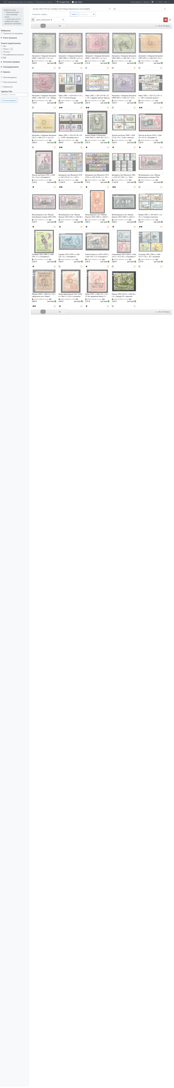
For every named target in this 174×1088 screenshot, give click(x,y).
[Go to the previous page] (38, 26)
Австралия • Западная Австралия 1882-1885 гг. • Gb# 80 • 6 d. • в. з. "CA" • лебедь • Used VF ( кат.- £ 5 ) (71, 56)
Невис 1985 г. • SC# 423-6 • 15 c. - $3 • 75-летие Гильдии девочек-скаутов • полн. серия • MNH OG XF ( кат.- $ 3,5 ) (71, 95)
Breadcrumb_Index (10, 10)
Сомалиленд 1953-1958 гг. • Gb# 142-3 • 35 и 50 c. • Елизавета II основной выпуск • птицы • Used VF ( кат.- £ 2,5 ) (124, 254)
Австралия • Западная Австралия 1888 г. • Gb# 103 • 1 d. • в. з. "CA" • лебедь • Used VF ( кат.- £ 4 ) (97, 56)
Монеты (7, 52)
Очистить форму (9, 100)
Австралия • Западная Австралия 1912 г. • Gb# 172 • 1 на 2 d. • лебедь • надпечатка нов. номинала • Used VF (44, 135)
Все (4, 46)
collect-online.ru (40, 61)
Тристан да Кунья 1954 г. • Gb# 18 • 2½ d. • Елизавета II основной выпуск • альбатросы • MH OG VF (150, 135)
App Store (78, 2)
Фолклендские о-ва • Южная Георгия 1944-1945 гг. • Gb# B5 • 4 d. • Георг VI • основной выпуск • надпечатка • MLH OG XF (71, 215)
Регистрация (136, 2)
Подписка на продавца (13, 33)
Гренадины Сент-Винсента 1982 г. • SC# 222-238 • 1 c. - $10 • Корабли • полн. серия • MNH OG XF (123, 175)
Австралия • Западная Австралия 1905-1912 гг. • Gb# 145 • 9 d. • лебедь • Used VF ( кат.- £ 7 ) (150, 56)
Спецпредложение (11, 67)
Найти (74, 14)
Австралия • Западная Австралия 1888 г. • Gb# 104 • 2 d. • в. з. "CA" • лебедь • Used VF (44, 56)
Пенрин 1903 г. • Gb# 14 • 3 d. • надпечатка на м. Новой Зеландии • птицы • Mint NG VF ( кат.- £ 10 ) (44, 294)
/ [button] (163, 2)
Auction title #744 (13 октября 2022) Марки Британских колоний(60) (13, 21)
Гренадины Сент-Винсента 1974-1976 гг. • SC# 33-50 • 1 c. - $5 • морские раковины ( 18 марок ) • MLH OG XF (97, 175)
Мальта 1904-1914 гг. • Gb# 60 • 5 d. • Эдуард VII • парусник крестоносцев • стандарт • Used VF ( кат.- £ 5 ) (124, 294)
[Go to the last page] (52, 26)
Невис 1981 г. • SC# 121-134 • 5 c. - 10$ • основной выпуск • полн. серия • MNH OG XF (150, 95)
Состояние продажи (11, 62)
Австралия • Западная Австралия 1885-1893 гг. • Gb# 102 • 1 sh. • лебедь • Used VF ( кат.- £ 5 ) (124, 56)
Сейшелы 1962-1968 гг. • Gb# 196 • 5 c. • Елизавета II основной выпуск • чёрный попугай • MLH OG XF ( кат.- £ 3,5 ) (44, 254)
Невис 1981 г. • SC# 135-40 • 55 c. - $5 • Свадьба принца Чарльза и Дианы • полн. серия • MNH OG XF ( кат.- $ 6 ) (97, 95)
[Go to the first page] (33, 26)
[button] (155, 2)
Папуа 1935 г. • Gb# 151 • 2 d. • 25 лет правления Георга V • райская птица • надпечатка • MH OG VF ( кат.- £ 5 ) (96, 294)
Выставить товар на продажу (20, 2)
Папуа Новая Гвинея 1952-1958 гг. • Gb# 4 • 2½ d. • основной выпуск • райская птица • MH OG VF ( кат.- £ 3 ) (71, 294)
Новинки (6, 72)
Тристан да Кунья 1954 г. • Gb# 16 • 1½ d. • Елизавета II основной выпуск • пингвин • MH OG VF (43, 175)
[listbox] (62, 26)
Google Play (64, 2)
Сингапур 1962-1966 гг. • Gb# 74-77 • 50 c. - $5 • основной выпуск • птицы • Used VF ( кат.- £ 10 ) (149, 254)
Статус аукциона (10, 38)
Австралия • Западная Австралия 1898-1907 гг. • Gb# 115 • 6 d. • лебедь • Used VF (124, 95)
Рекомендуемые (10, 77)
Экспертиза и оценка (44, 2)
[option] (44, 50)
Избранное (8, 87)
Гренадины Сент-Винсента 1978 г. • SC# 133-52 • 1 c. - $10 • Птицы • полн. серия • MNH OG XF (70, 175)
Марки (7, 49)
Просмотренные (10, 82)
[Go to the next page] (48, 26)
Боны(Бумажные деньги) (14, 54)
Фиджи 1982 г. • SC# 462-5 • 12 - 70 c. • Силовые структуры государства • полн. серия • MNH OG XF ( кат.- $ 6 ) (150, 215)
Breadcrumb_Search (12, 12)
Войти (146, 2)
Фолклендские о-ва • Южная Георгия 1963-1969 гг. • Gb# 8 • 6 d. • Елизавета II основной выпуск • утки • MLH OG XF (96, 215)
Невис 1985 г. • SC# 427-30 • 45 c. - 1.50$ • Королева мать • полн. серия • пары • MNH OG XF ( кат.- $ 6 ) (71, 135)
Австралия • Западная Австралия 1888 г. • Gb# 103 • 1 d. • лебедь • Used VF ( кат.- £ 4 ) (44, 95)
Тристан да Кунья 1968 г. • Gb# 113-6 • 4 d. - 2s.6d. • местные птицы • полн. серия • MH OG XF (124, 135)
